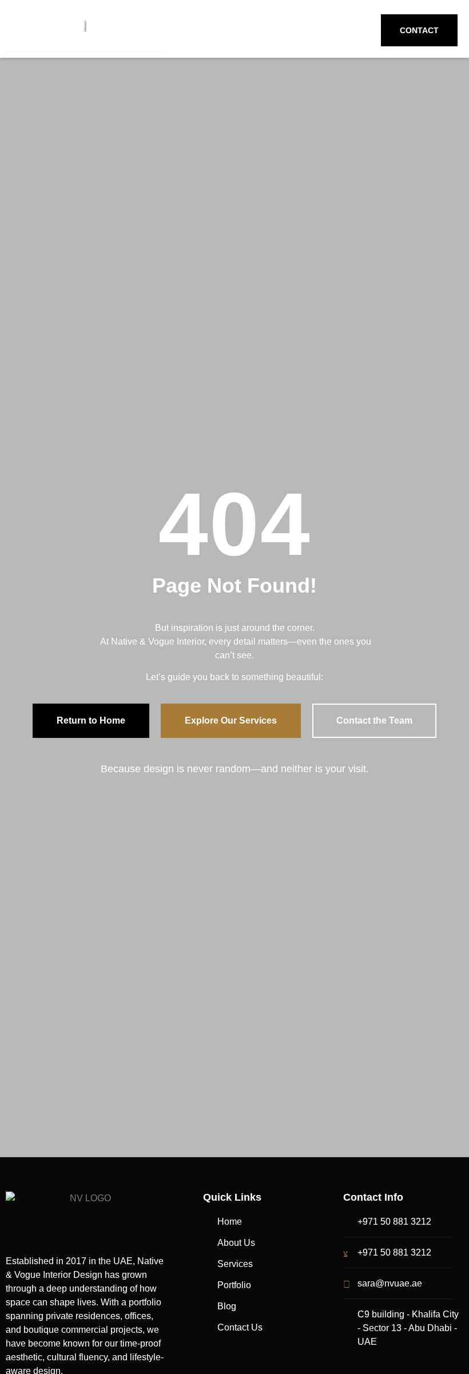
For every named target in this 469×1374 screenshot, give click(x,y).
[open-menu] (214, 29)
